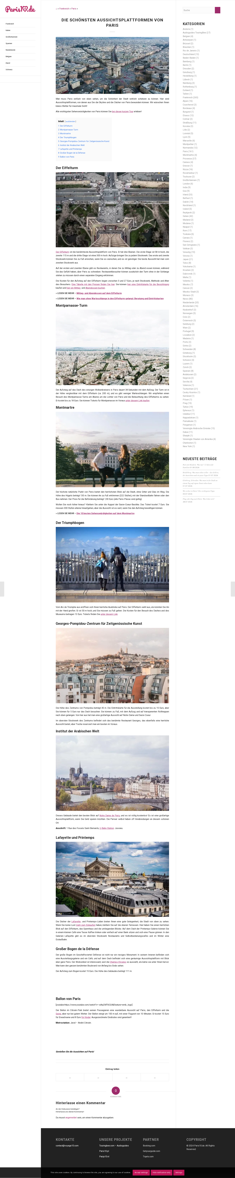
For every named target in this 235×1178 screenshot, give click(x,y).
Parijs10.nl (104, 1156)
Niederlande (188, 302)
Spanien (186, 371)
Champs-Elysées (118, 962)
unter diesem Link (109, 614)
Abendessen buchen (95, 288)
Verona (186, 255)
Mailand (186, 220)
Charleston (188, 443)
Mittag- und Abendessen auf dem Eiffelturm (99, 293)
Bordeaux (187, 108)
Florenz (186, 241)
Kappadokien (189, 417)
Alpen (185, 101)
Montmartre (188, 155)
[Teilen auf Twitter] (98, 1077)
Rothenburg (188, 86)
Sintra (185, 345)
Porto (185, 342)
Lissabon (187, 335)
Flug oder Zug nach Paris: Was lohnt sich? (199, 499)
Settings (178, 1173)
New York (187, 446)
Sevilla (186, 381)
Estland (186, 90)
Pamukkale (188, 421)
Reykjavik (187, 212)
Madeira (187, 338)
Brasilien (187, 47)
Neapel (186, 227)
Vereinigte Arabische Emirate (196, 428)
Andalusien (188, 374)
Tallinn (186, 94)
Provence (187, 158)
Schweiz (187, 360)
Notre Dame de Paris (109, 815)
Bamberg (187, 61)
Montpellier (188, 144)
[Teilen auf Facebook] (70, 1077)
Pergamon (188, 425)
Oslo (185, 317)
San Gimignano (190, 245)
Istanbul (186, 414)
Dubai (185, 432)
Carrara (186, 237)
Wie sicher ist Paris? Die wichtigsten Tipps (199, 491)
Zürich (186, 367)
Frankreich (64, 8)
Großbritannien (190, 180)
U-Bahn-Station (107, 828)
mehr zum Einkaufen (85, 925)
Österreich (188, 320)
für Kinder (86, 1017)
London (186, 183)
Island (186, 209)
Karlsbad (187, 396)
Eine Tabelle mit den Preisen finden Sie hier (93, 284)
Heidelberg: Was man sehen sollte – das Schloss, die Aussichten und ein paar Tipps (201, 473)
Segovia (187, 378)
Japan (185, 259)
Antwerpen (188, 40)
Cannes (186, 162)
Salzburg (187, 324)
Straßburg (187, 122)
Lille (185, 129)
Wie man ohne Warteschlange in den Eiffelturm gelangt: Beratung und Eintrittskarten (120, 298)
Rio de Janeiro (190, 50)
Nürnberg (187, 83)
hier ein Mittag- (74, 288)
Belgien (186, 36)
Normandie (188, 147)
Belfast (186, 198)
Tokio (185, 263)
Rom (185, 230)
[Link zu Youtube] (20, 79)
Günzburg (187, 72)
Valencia (187, 385)
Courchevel (188, 104)
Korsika (186, 126)
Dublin (186, 202)
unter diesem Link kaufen (137, 400)
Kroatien (187, 270)
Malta (185, 277)
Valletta (186, 281)
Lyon (185, 137)
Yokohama (187, 266)
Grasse (186, 165)
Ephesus (187, 410)
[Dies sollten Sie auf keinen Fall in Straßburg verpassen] (2, 589)
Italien (186, 216)
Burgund (187, 111)
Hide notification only (161, 1173)
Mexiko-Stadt (189, 291)
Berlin (185, 65)
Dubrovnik (187, 273)
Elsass (186, 115)
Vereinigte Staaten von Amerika (198, 439)
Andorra (186, 29)
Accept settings (141, 1173)
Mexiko (186, 284)
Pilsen (186, 399)
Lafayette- (76, 921)
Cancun (186, 288)
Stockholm (188, 356)
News (185, 299)
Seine (58, 1013)
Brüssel (186, 43)
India (185, 187)
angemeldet (71, 1117)
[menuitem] (20, 24)
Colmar (186, 119)
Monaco (186, 295)
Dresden (187, 68)
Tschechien (188, 389)
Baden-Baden (189, 58)
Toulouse (187, 176)
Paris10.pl (104, 1151)
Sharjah (186, 435)
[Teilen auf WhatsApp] (126, 1077)
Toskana (187, 234)
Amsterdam (188, 306)
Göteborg (187, 353)
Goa (184, 191)
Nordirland (188, 205)
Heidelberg (188, 76)
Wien (185, 327)
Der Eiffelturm (62, 252)
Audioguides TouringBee (194, 32)
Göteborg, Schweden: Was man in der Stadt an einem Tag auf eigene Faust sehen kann (200, 481)
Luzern (186, 363)
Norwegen (188, 313)
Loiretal (186, 133)
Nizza (185, 169)
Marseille (187, 140)
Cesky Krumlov (190, 392)
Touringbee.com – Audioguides (114, 1145)
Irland (185, 194)
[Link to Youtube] (155, 1077)
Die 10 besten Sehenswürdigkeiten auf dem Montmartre (105, 513)
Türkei (185, 407)
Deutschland (189, 54)
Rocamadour (189, 173)
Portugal (187, 331)
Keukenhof (188, 309)
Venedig (187, 252)
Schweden (188, 349)
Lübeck (186, 79)
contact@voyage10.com (67, 1145)
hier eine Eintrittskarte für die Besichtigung (148, 284)
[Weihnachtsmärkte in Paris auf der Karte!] (233, 589)
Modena (187, 223)
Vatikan (186, 248)
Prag (185, 403)
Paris (73, 8)
